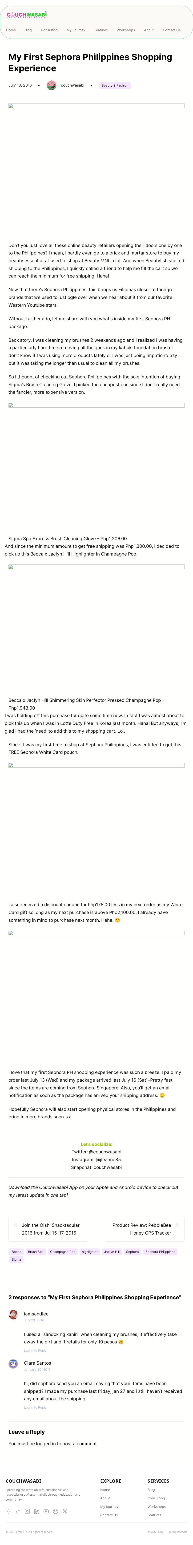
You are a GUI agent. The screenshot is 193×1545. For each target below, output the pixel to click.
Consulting (156, 1498)
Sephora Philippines (160, 1252)
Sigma (16, 1259)
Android (127, 1187)
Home (105, 1489)
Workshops (157, 1506)
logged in (46, 1443)
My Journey (109, 1506)
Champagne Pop (62, 1252)
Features (154, 1515)
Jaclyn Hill (112, 1252)
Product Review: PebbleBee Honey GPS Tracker (142, 1229)
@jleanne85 (108, 1159)
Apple (102, 1187)
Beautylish (157, 260)
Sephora (132, 1252)
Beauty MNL (97, 260)
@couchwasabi (105, 1152)
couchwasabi (108, 1167)
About (105, 1498)
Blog (151, 1489)
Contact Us (109, 1515)
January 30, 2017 (37, 1369)
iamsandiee (36, 1314)
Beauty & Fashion (115, 85)
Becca (16, 1252)
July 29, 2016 (34, 1320)
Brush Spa (36, 1252)
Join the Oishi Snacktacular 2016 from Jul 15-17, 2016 (51, 1229)
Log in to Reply (35, 1350)
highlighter (90, 1252)
